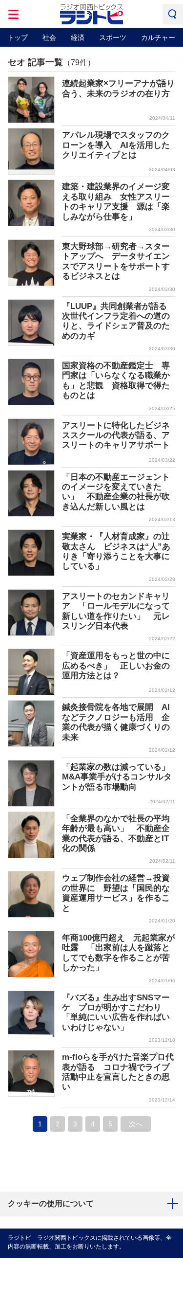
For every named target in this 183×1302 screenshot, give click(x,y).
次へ (135, 1124)
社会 (49, 37)
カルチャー (158, 37)
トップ (17, 37)
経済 (77, 37)
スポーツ (112, 37)
